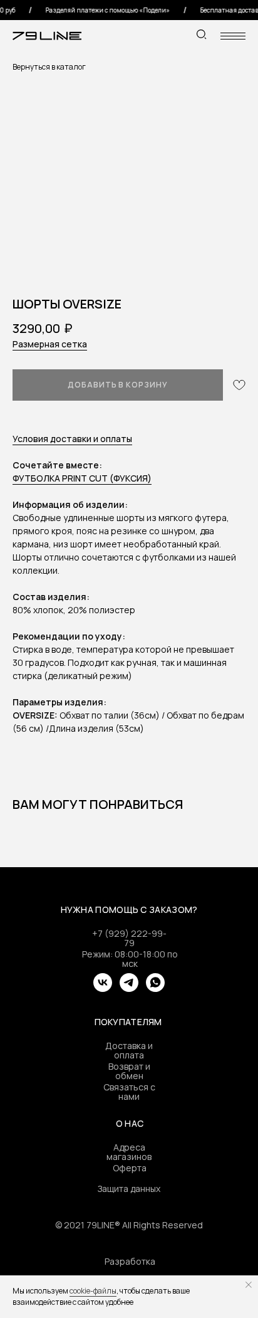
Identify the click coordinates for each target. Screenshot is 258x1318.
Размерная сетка (50, 344)
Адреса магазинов (129, 1151)
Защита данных (129, 1188)
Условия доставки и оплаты (72, 439)
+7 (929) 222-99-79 (129, 938)
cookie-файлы (93, 1290)
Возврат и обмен (129, 1071)
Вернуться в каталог (49, 66)
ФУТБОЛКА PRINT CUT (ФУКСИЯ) (82, 478)
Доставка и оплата (129, 1050)
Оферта (130, 1168)
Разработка (130, 1261)
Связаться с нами (129, 1091)
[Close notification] (248, 1284)
